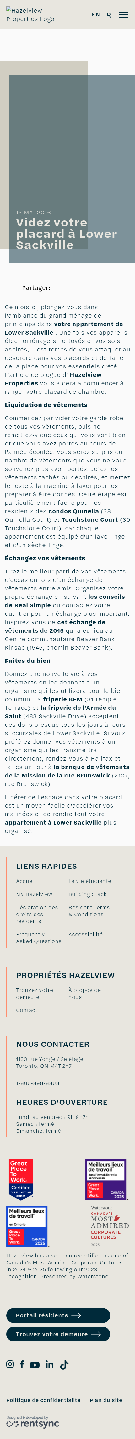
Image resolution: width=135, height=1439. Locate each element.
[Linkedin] (49, 1365)
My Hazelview (34, 894)
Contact (26, 1010)
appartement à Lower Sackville (53, 822)
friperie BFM (63, 699)
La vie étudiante (89, 881)
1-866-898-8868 (37, 1083)
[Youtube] (35, 1366)
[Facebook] (22, 1365)
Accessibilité (85, 934)
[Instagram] (10, 1365)
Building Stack (87, 894)
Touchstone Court (90, 520)
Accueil (25, 881)
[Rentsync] (32, 1422)
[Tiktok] (64, 1366)
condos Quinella (73, 511)
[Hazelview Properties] (34, 14)
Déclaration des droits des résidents (37, 914)
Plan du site (106, 1400)
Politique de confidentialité (43, 1400)
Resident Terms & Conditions (89, 911)
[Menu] (123, 15)
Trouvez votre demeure (34, 993)
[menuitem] (39, 881)
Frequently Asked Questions (39, 938)
